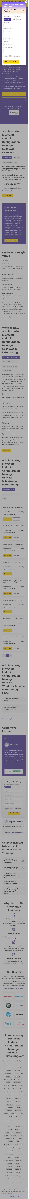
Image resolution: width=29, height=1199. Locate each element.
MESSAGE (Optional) (8, 47)
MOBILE (5, 35)
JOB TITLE (6, 41)
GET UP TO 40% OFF (11, 62)
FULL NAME (6, 22)
